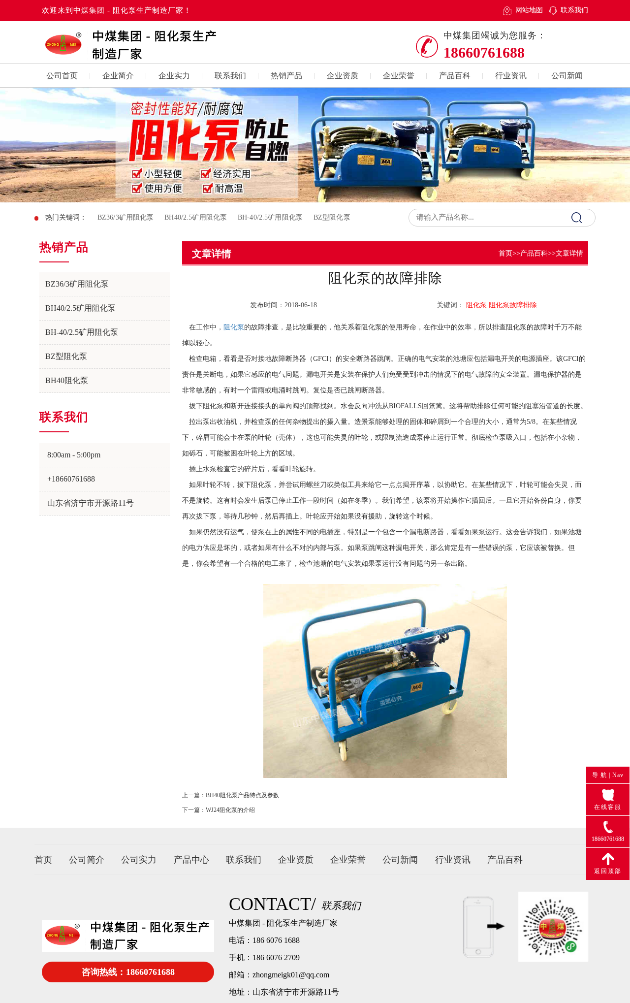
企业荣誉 (398, 75)
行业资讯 (511, 75)
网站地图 (528, 10)
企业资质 (342, 75)
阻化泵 (233, 327)
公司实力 (139, 860)
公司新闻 (567, 75)
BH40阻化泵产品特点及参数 (242, 795)
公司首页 (62, 75)
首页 (505, 253)
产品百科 (455, 75)
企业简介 (118, 75)
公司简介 (86, 860)
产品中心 (191, 860)
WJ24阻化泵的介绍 (230, 810)
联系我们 (574, 10)
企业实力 (174, 75)
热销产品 (286, 75)
